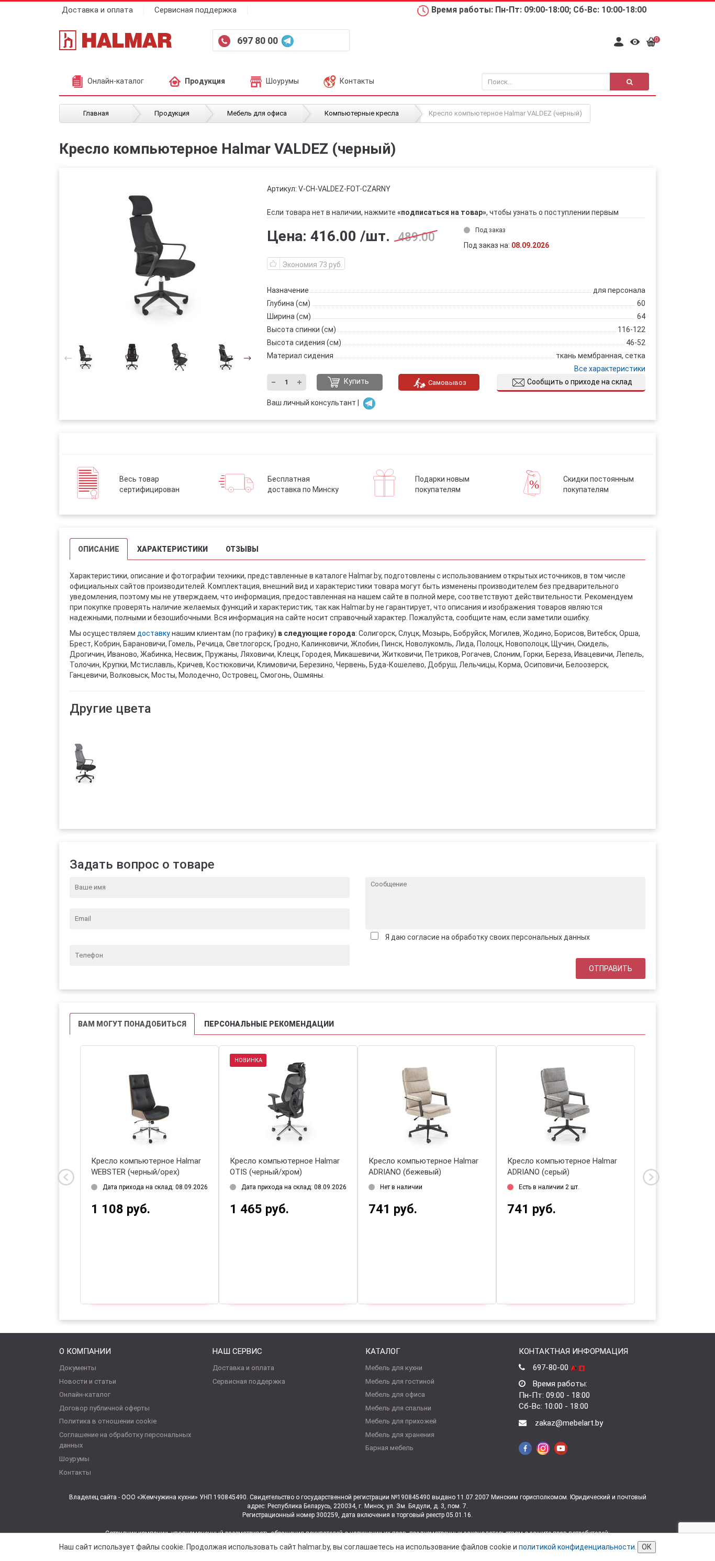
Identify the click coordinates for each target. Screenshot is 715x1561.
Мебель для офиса (395, 1394)
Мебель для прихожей (401, 1421)
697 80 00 (258, 40)
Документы (77, 1368)
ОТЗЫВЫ (242, 549)
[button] (244, 357)
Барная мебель (389, 1448)
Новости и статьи (87, 1381)
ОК (647, 1547)
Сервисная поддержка (195, 10)
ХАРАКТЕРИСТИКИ (172, 549)
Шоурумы (282, 81)
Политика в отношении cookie (108, 1421)
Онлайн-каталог (115, 81)
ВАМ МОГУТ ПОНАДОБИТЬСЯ (132, 1024)
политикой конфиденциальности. (577, 1547)
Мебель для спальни (398, 1408)
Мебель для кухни (393, 1368)
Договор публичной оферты (104, 1408)
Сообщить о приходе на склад (579, 382)
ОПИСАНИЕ (98, 549)
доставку (153, 633)
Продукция (205, 81)
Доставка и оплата (97, 10)
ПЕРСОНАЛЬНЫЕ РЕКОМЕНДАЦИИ (269, 1024)
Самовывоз (447, 382)
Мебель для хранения (399, 1435)
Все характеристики (609, 368)
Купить (355, 382)
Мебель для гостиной (399, 1381)
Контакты (357, 81)
